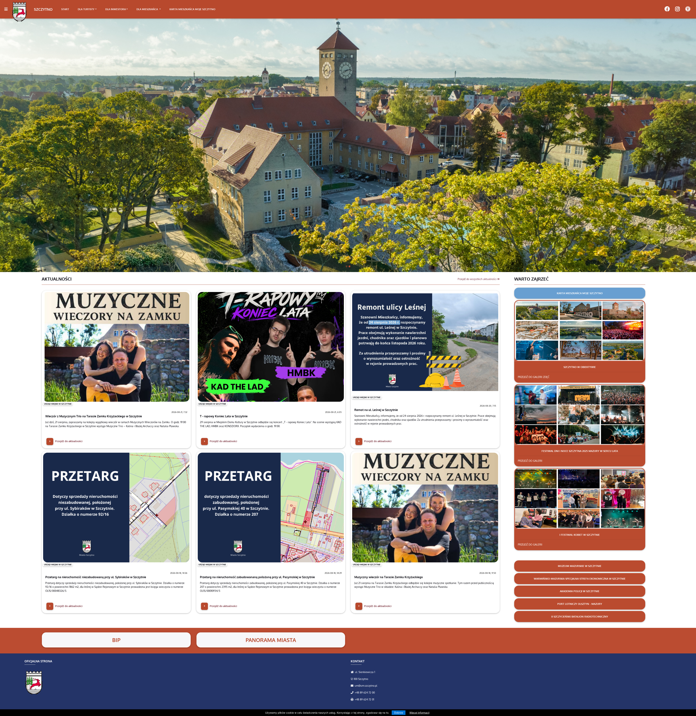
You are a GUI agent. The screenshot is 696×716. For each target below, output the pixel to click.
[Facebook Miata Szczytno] (667, 9)
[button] (52, 145)
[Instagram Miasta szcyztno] (677, 9)
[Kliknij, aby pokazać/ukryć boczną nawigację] (7, 9)
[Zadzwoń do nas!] (353, 692)
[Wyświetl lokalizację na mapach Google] (353, 672)
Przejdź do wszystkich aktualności (477, 279)
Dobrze (398, 712)
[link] (87, 9)
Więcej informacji (419, 712)
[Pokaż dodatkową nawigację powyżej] (688, 9)
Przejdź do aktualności (68, 441)
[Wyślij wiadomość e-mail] (353, 685)
